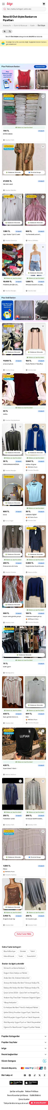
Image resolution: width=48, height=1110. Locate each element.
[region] (24, 79)
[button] (3, 3)
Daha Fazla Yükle (24, 934)
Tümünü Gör (40, 67)
